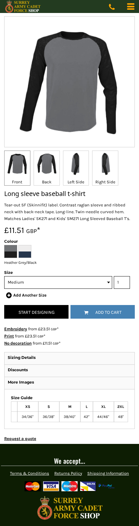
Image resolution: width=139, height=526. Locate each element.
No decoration (18, 343)
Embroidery (15, 328)
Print (9, 336)
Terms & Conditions (29, 473)
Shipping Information (108, 473)
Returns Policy (68, 473)
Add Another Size (30, 295)
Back (46, 181)
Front (17, 181)
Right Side (105, 181)
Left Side (76, 181)
